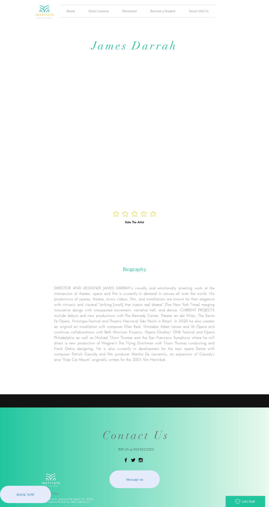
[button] (99, 11)
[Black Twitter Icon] (133, 460)
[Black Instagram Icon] (141, 460)
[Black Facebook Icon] (126, 460)
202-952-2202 (143, 449)
